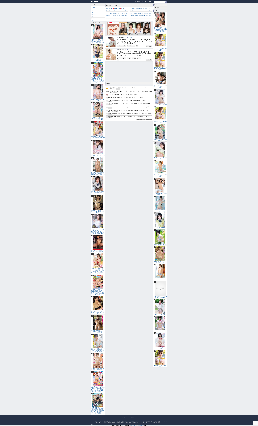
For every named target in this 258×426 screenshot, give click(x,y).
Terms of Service (141, 425)
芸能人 (93, 12)
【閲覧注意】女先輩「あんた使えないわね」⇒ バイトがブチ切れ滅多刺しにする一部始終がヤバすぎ (141, 15)
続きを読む (148, 46)
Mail (142, 1)
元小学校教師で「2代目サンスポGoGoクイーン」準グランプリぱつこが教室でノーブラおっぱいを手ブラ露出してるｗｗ (134, 41)
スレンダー (129, 58)
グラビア (118, 45)
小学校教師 (134, 58)
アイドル (93, 14)
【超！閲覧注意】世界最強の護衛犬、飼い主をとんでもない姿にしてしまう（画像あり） (141, 8)
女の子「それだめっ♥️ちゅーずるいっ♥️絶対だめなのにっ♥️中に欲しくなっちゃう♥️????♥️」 (117, 8)
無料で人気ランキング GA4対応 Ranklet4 (143, 119)
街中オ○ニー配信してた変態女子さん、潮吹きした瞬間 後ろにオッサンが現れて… (141, 13)
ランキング (94, 18)
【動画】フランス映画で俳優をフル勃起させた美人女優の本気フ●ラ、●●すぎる (141, 10)
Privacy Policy (133, 425)
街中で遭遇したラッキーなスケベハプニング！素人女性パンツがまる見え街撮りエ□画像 (117, 15)
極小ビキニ (139, 58)
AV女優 (93, 7)
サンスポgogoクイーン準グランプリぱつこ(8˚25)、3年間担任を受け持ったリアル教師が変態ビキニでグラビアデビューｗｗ (134, 53)
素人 (92, 20)
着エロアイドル (95, 9)
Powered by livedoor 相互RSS (112, 21)
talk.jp (92, 424)
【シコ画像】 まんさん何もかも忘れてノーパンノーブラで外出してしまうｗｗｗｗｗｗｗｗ (117, 10)
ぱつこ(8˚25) (124, 45)
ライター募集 (137, 1)
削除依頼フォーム (148, 1)
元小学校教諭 (129, 45)
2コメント (130, 37)
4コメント (130, 49)
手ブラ (134, 45)
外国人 (93, 16)
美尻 (137, 45)
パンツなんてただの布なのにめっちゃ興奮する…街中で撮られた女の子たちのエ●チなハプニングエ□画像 (117, 13)
